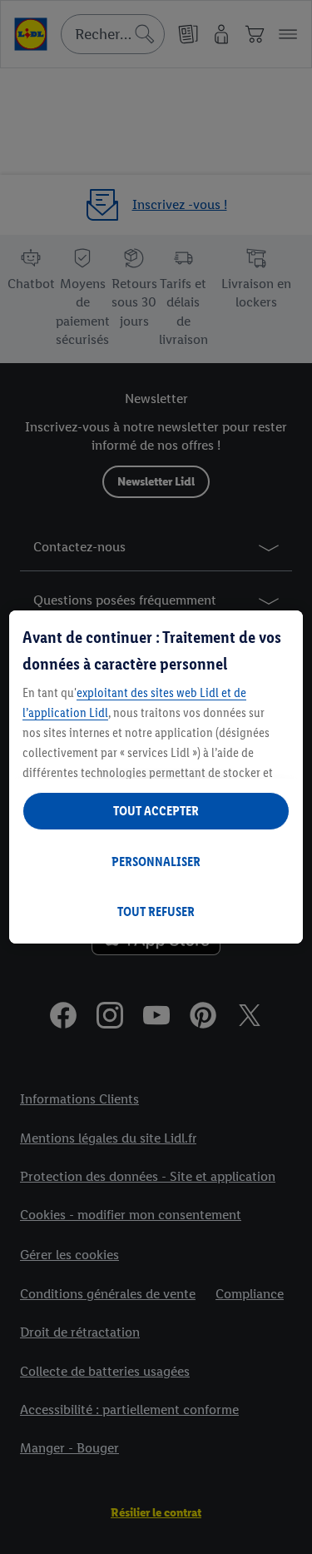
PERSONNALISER (156, 861)
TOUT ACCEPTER (156, 811)
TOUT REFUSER (156, 911)
